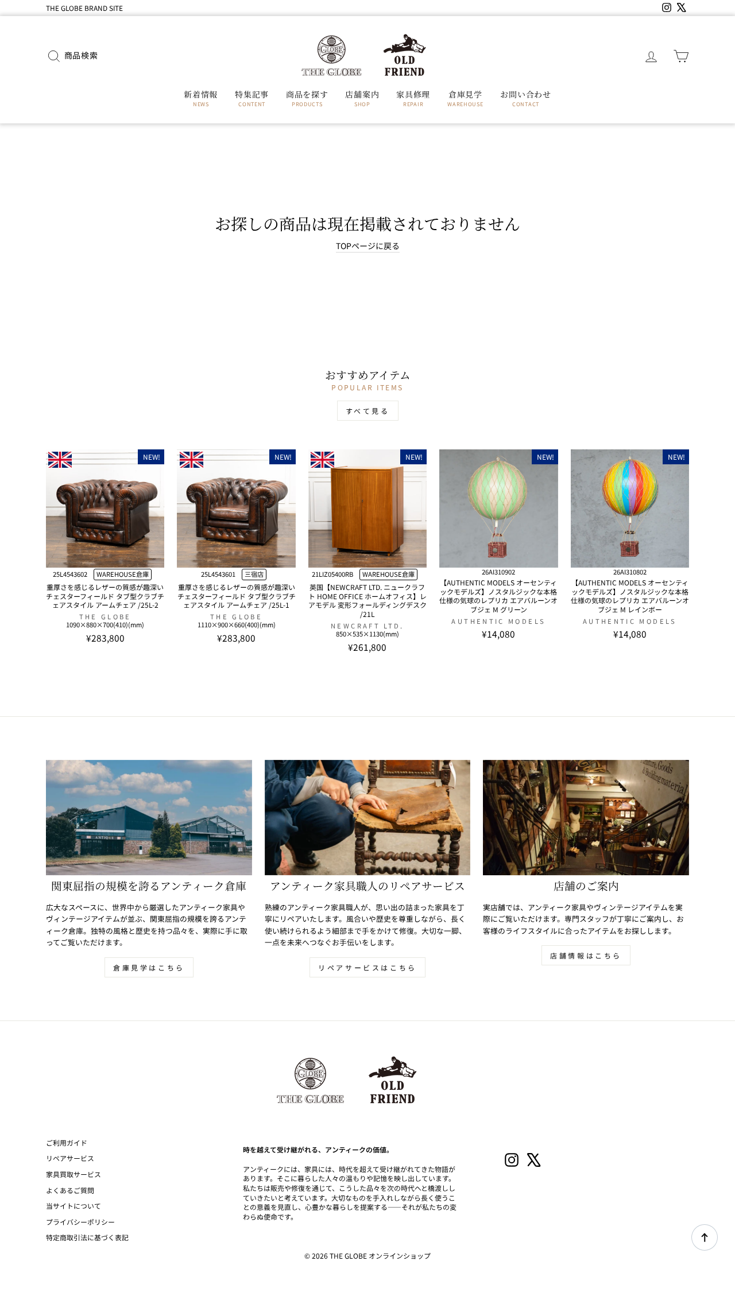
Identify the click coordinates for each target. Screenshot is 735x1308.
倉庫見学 (465, 98)
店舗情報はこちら (586, 955)
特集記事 (252, 98)
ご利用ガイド (66, 1142)
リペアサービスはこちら (367, 967)
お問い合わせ (525, 98)
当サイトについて (73, 1205)
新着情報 (201, 98)
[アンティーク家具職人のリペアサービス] (368, 818)
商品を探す (307, 98)
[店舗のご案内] (586, 818)
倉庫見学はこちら (149, 967)
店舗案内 (362, 98)
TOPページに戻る (368, 245)
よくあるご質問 (70, 1190)
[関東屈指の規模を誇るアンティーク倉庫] (149, 818)
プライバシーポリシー (80, 1222)
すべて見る (368, 411)
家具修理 (413, 98)
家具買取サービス (73, 1174)
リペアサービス (70, 1158)
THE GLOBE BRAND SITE (84, 8)
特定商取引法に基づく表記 (87, 1237)
